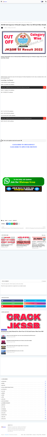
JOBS (24, 397)
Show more (43, 235)
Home (2, 22)
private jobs (24, 418)
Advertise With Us (29, 434)
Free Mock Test (24, 389)
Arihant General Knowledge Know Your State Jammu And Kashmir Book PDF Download (20, 335)
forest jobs (24, 412)
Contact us (34, 434)
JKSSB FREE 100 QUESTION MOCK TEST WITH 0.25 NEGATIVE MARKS (19, 340)
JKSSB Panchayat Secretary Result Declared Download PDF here (23, 245)
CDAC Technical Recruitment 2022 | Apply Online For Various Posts (17, 345)
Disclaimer (44, 434)
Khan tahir (7, 434)
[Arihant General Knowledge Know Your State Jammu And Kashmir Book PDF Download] (3, 337)
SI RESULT (5, 22)
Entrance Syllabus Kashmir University (24, 387)
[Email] (17, 224)
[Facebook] (7, 224)
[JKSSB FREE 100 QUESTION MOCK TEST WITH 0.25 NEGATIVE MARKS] (3, 342)
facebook (13, 300)
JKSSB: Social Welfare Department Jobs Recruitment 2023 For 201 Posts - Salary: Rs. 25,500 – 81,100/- (38, 245)
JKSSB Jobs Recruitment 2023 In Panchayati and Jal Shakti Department (19, 118)
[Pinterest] (14, 224)
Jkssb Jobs (24, 399)
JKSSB (6, 220)
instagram (35, 303)
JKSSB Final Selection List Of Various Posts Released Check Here (17, 87)
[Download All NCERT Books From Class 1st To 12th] (3, 352)
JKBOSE (24, 393)
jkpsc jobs (24, 416)
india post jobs (24, 414)
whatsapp (13, 303)
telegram (35, 306)
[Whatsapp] (12, 224)
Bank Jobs (24, 385)
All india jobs (24, 381)
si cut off (10, 220)
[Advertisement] (23, 12)
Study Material (24, 410)
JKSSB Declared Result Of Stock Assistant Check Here (7, 245)
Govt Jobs (24, 391)
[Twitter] (10, 224)
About (25, 434)
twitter (36, 300)
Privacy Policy (39, 434)
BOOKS (24, 383)
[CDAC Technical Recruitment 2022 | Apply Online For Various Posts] (3, 347)
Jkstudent (15, 434)
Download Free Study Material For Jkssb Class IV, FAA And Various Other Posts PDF (22, 331)
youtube (13, 306)
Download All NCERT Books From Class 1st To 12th (14, 350)
